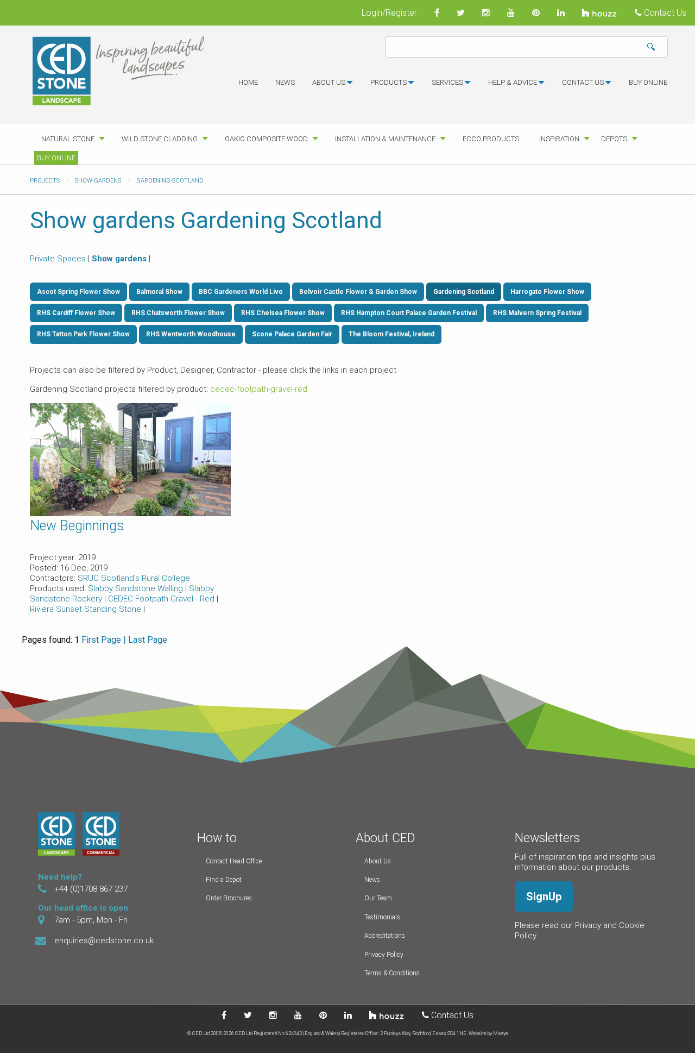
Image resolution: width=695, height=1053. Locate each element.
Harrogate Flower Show (547, 292)
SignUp (543, 896)
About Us (377, 861)
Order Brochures (229, 898)
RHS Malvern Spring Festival (537, 313)
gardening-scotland (170, 180)
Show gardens (119, 259)
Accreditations (384, 935)
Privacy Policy (383, 954)
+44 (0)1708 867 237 (91, 889)
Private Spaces (58, 259)
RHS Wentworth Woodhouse (191, 334)
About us (328, 82)
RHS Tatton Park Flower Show (83, 334)
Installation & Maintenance (385, 139)
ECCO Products (491, 139)
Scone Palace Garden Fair (292, 334)
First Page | (103, 640)
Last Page (147, 640)
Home (248, 82)
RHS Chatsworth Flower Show (178, 313)
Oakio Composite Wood (266, 139)
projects (45, 180)
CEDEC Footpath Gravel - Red (162, 599)
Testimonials (382, 917)
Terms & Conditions (392, 973)
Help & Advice (512, 82)
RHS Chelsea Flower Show (283, 313)
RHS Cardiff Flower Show (76, 313)
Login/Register (389, 13)
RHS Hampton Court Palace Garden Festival (409, 313)
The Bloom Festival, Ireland (391, 334)
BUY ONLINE (648, 82)
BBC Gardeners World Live (241, 292)
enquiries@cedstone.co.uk (104, 940)
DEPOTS (614, 139)
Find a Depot (224, 879)
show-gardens (98, 180)
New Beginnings (77, 526)
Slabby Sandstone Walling (136, 588)
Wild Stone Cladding (160, 139)
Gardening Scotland (463, 292)
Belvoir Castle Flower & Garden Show (358, 292)
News (285, 82)
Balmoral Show (159, 292)
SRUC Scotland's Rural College (134, 578)
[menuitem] (248, 87)
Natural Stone (67, 139)
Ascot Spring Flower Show (78, 292)
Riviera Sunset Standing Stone (86, 609)
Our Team (378, 898)
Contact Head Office (234, 861)
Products (388, 82)
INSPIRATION (559, 139)
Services (447, 82)
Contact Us (664, 13)
